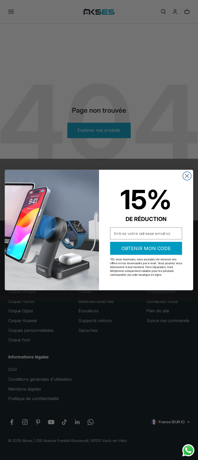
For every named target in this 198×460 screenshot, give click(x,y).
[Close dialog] (187, 176)
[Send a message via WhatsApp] (188, 450)
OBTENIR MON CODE (146, 248)
